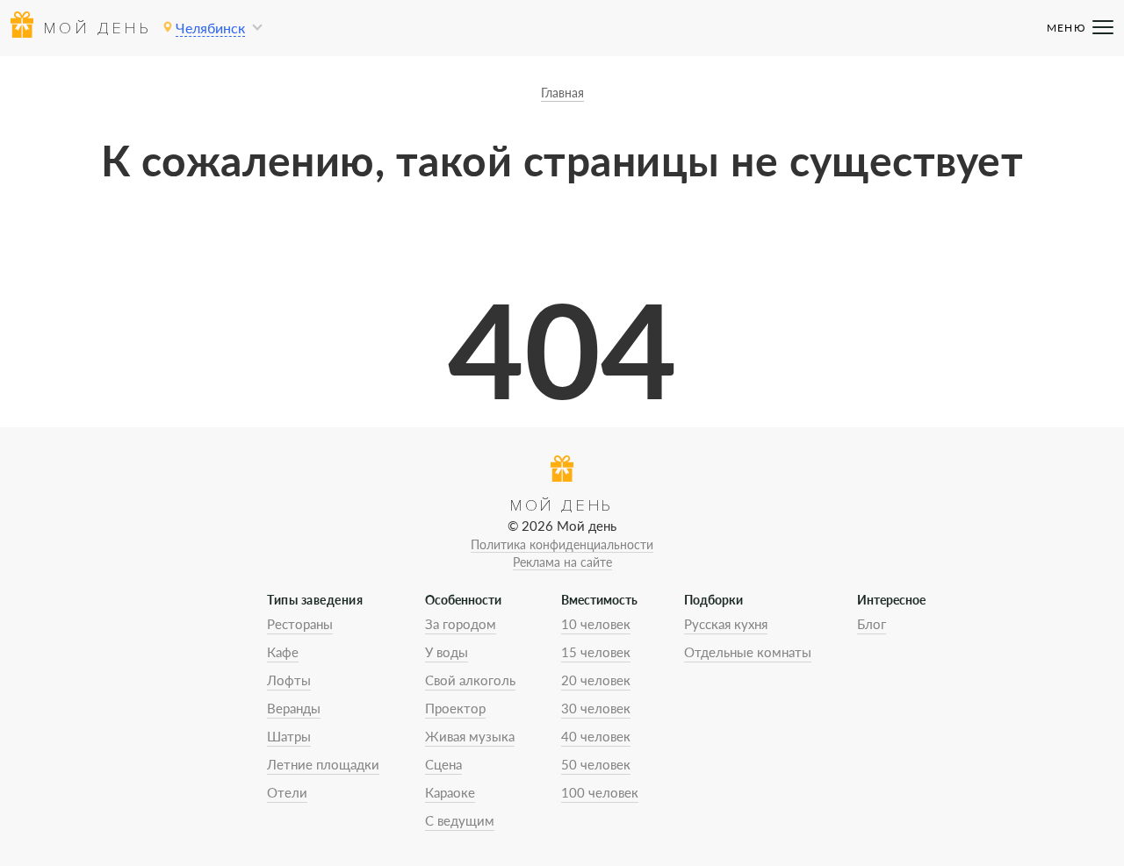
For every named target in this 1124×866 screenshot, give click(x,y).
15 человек (595, 652)
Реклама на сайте (562, 562)
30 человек (595, 708)
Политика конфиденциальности (562, 544)
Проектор (455, 708)
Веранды (294, 708)
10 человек (595, 624)
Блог (871, 624)
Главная (562, 92)
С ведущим (459, 820)
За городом (460, 624)
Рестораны (300, 624)
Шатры (289, 736)
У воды (446, 652)
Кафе (283, 652)
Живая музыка (470, 736)
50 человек (595, 764)
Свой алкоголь (470, 680)
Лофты (289, 680)
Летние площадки (323, 764)
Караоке (450, 792)
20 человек (595, 680)
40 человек (595, 736)
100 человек (599, 792)
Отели (287, 792)
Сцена (443, 764)
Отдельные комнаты (747, 652)
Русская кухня (725, 624)
